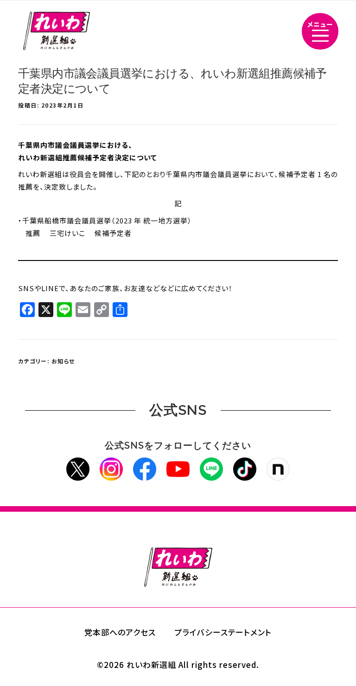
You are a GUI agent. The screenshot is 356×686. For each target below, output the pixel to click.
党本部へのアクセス (120, 632)
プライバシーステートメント (223, 632)
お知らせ (63, 361)
